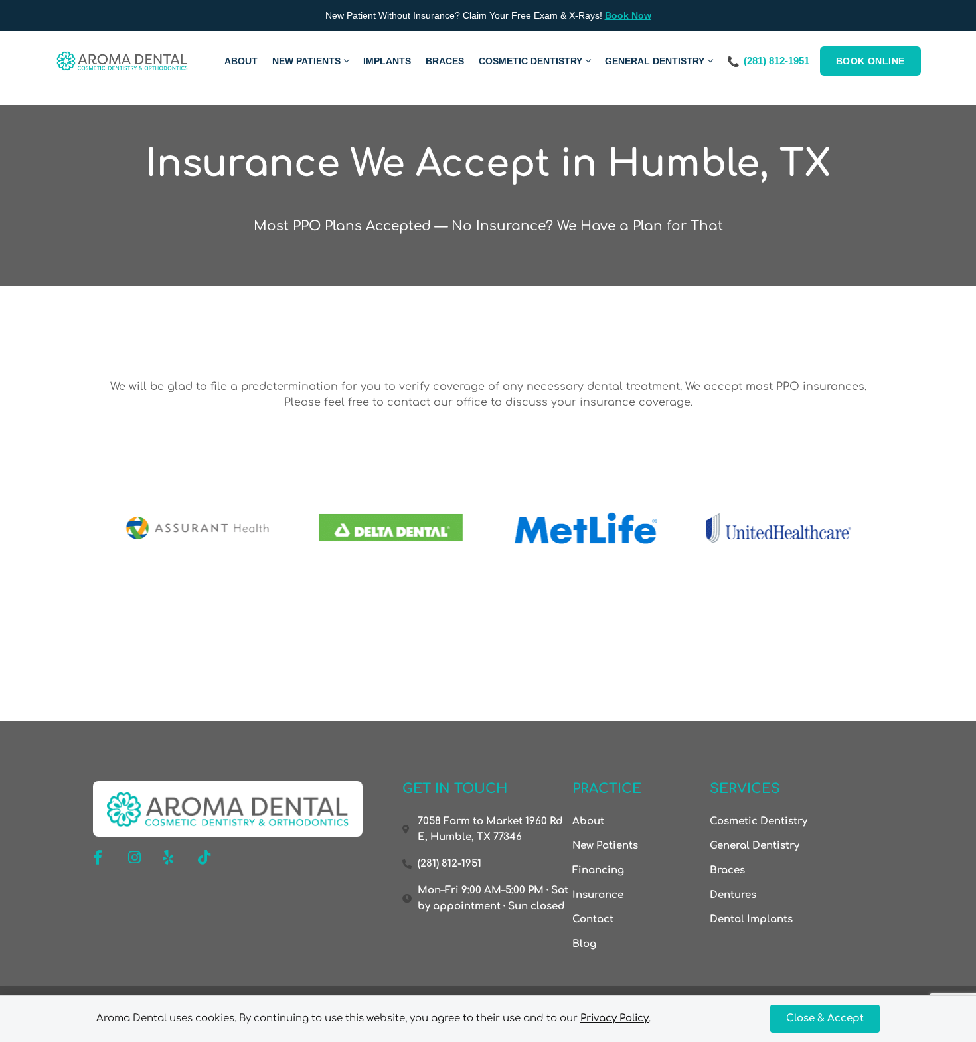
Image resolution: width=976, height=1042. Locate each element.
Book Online (870, 61)
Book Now (628, 15)
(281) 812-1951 (776, 60)
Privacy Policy (614, 1018)
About (241, 61)
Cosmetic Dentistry (530, 61)
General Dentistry (654, 61)
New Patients (306, 61)
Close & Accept (825, 1018)
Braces (445, 61)
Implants (387, 61)
